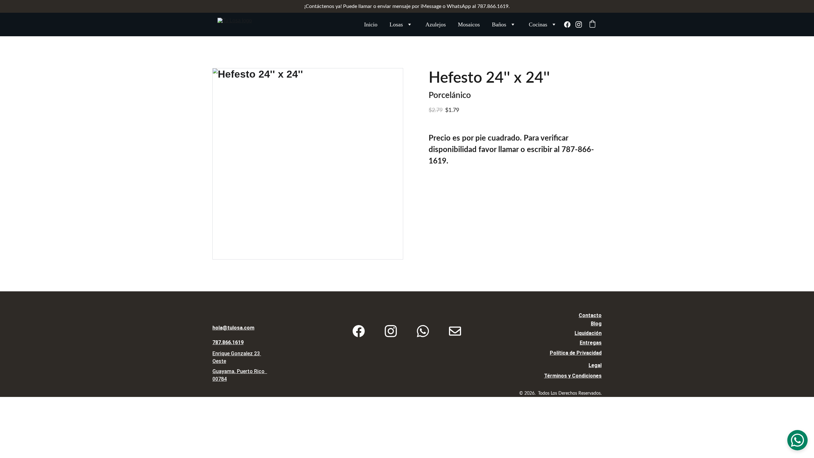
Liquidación (588, 333)
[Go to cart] (592, 25)
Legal (595, 365)
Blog (596, 324)
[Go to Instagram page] (579, 24)
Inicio (370, 24)
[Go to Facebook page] (570, 24)
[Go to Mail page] (455, 331)
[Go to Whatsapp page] (423, 331)
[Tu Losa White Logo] (252, 310)
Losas (396, 24)
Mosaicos (469, 24)
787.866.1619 (228, 342)
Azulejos (435, 24)
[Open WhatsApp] (797, 440)
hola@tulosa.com (233, 328)
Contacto (590, 315)
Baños (499, 24)
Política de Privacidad (576, 353)
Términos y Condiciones (573, 376)
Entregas (591, 343)
